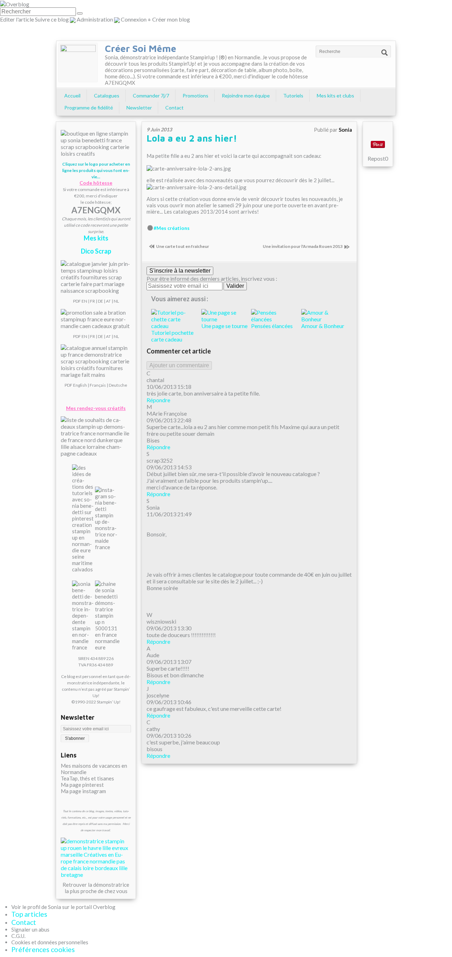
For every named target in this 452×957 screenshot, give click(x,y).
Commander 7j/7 (151, 96)
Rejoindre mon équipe (246, 96)
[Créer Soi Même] (78, 62)
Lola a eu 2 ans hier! (192, 138)
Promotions (195, 96)
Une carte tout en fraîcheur (182, 246)
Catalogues (106, 96)
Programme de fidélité (88, 108)
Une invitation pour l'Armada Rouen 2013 (303, 246)
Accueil (72, 96)
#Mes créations (172, 228)
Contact (174, 108)
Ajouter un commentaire (179, 365)
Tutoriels (293, 96)
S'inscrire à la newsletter (179, 271)
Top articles (29, 914)
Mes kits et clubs (335, 96)
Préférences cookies (43, 949)
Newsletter (139, 108)
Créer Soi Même (140, 48)
